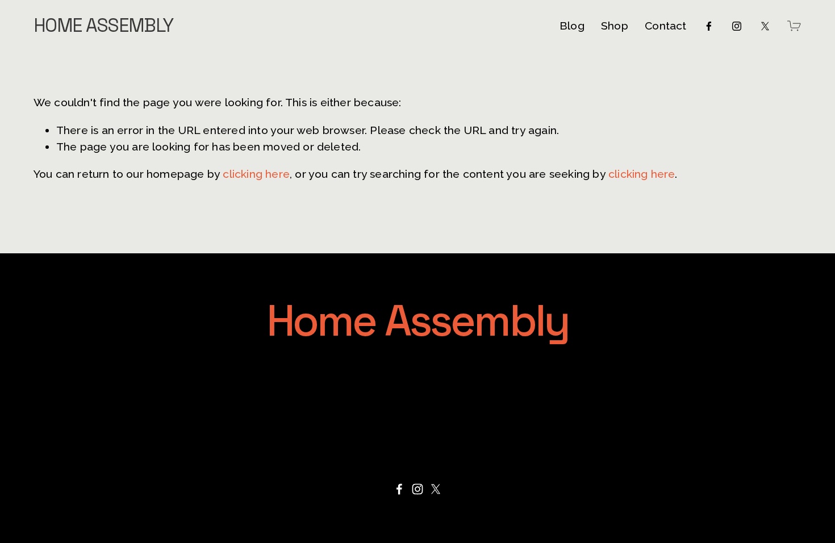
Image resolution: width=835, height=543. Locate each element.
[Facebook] (709, 26)
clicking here (256, 174)
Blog (572, 25)
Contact (665, 25)
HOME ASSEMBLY (103, 25)
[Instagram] (736, 26)
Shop (614, 25)
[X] (765, 26)
